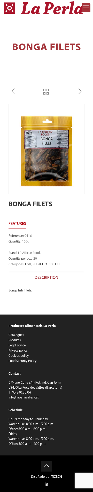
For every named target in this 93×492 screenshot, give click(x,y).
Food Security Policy (22, 361)
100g (25, 241)
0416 (28, 236)
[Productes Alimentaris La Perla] (44, 7)
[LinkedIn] (46, 485)
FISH (28, 264)
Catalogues (16, 335)
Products (15, 340)
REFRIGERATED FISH (46, 264)
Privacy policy (18, 350)
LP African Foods (29, 253)
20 (35, 258)
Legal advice (17, 345)
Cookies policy (19, 356)
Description (46, 278)
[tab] (46, 278)
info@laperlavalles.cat (23, 397)
